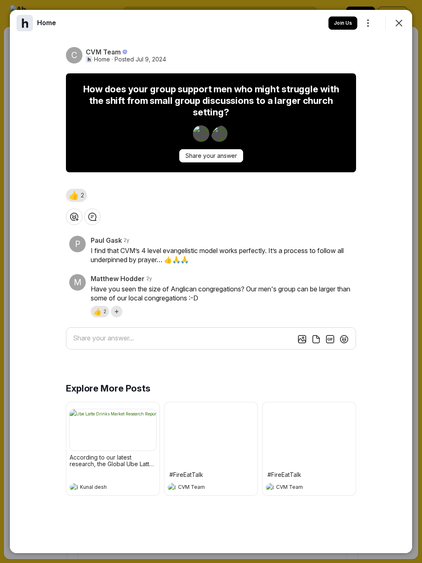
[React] (74, 217)
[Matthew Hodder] (219, 133)
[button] (76, 195)
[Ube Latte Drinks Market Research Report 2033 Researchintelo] (113, 430)
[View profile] (74, 487)
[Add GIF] (330, 339)
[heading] (104, 488)
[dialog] (211, 281)
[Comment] (92, 217)
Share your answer (211, 155)
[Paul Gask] (201, 133)
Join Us (343, 23)
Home (102, 59)
